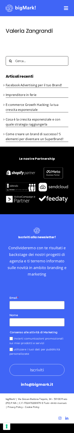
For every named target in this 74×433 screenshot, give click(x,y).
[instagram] (59, 418)
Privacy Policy (15, 407)
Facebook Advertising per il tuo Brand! (34, 85)
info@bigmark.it (37, 384)
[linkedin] (66, 418)
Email (13, 298)
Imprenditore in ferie (21, 95)
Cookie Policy (32, 407)
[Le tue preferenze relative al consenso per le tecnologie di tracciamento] (6, 426)
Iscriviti (37, 369)
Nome (13, 315)
